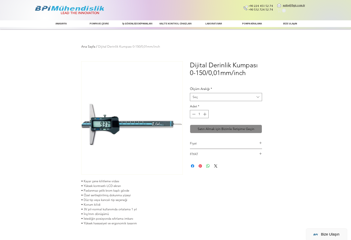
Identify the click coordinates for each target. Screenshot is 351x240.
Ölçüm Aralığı (201, 89)
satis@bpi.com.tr (294, 5)
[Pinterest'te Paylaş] (200, 166)
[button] (282, 11)
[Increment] (205, 114)
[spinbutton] (199, 114)
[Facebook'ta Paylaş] (192, 166)
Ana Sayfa (88, 46)
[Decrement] (193, 114)
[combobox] (226, 97)
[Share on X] (215, 166)
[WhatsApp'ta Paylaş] (208, 166)
